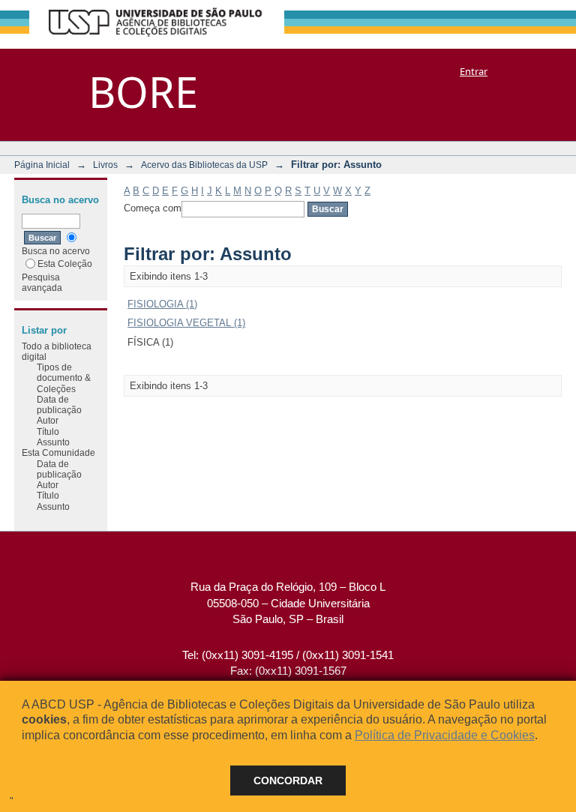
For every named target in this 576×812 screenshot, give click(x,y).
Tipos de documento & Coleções (64, 378)
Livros (105, 164)
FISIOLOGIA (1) (162, 304)
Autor (47, 420)
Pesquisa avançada (42, 282)
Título (48, 431)
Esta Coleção (65, 263)
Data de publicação (59, 404)
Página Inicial (42, 164)
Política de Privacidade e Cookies (445, 735)
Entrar (474, 71)
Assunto (53, 442)
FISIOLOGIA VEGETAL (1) (186, 322)
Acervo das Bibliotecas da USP (204, 164)
